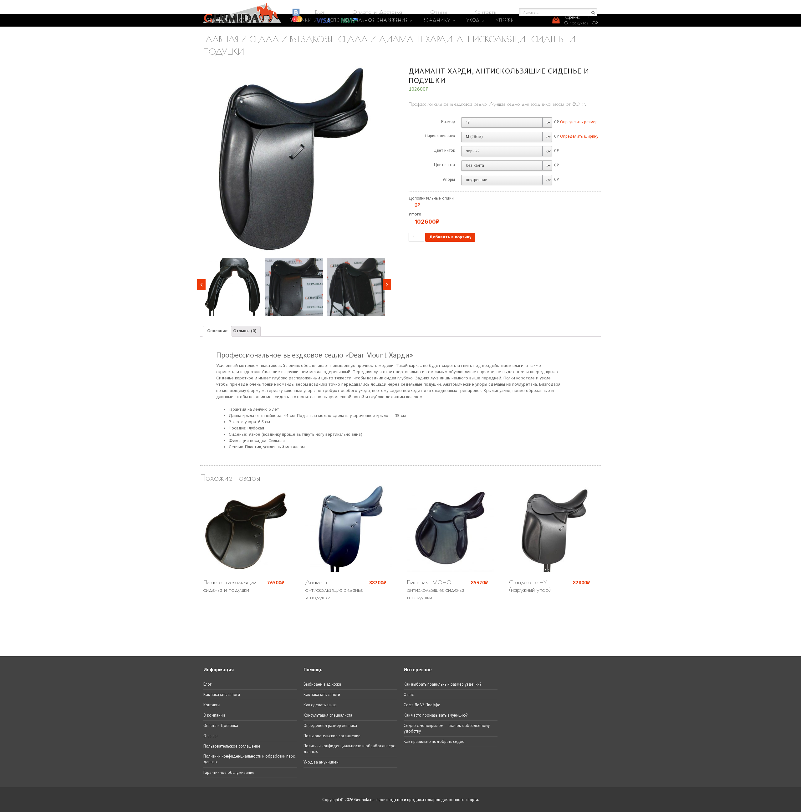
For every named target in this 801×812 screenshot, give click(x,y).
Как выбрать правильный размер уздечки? (442, 684)
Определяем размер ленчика (330, 725)
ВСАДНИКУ (440, 20)
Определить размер (579, 122)
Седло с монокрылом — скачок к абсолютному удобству (447, 728)
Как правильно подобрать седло (434, 741)
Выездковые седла (329, 39)
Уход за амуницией (321, 762)
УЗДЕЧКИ (303, 20)
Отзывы (438, 12)
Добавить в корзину (450, 237)
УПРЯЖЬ (504, 20)
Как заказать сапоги (221, 694)
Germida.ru (364, 799)
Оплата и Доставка (377, 12)
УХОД (476, 20)
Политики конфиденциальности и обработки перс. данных (249, 759)
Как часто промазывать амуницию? (435, 715)
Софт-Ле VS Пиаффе (422, 705)
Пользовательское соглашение (231, 746)
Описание (217, 331)
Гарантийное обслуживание (228, 772)
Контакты (486, 12)
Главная (220, 39)
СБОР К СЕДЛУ (259, 20)
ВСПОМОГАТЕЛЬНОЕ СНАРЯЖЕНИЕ (370, 20)
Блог (320, 12)
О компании (214, 715)
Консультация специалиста (328, 715)
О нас (409, 694)
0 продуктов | (581, 22)
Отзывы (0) (244, 331)
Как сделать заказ (320, 705)
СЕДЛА (217, 20)
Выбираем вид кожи (322, 684)
